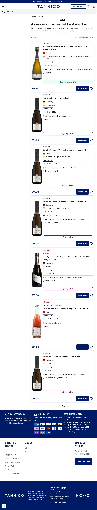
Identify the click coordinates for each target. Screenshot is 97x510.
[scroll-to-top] (92, 498)
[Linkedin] (88, 495)
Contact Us (29, 452)
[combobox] (46, 11)
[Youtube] (84, 495)
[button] (92, 11)
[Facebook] (76, 495)
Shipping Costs (10, 455)
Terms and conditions (13, 462)
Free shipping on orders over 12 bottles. (48, 1)
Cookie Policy (10, 470)
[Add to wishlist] (91, 88)
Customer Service (10, 444)
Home (33, 17)
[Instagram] (80, 495)
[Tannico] (48, 6)
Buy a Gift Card (83, 462)
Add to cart (82, 88)
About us (28, 448)
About (28, 443)
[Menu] (3, 6)
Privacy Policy (10, 466)
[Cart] (94, 6)
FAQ (6, 451)
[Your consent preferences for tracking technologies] (4, 506)
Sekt (41, 17)
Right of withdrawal (12, 474)
